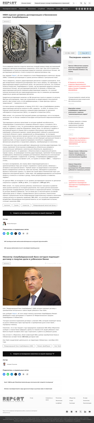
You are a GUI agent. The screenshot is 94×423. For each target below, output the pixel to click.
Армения (7, 205)
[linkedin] (87, 9)
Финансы (7, 21)
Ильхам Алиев (26, 3)
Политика (58, 398)
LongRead (58, 403)
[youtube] (90, 9)
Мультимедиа (87, 403)
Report (14, 75)
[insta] (79, 9)
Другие (65, 9)
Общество (72, 398)
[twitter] (85, 9)
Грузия (16, 205)
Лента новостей (68, 194)
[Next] (74, 3)
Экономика (59, 400)
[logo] (10, 3)
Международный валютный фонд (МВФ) (46, 205)
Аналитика (86, 400)
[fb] (76, 9)
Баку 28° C (85, 53)
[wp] (8, 233)
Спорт (71, 400)
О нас (31, 398)
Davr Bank (57, 346)
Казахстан (26, 205)
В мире (85, 398)
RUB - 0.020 (71, 53)
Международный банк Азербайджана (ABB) (18, 346)
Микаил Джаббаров (43, 346)
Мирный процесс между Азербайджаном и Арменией (52, 3)
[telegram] (82, 9)
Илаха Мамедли (11, 223)
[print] (23, 233)
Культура (72, 403)
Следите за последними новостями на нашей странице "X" (33, 213)
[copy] (27, 233)
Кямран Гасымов (12, 364)
